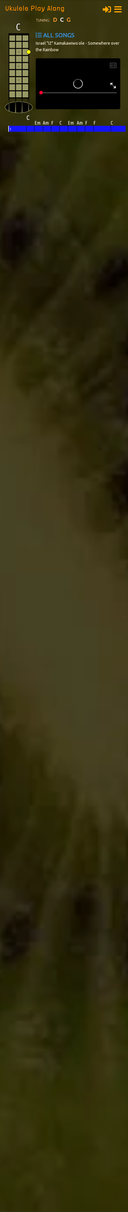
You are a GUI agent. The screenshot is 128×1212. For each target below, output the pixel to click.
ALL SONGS (58, 35)
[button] (119, 8)
